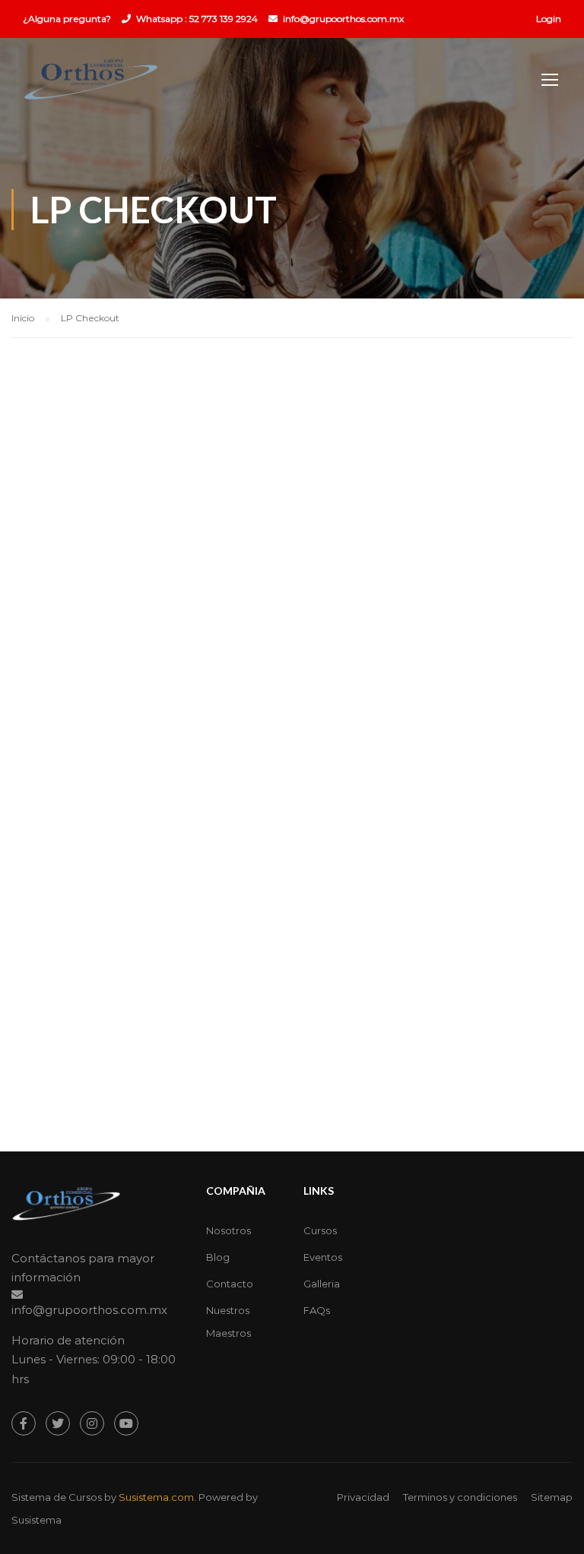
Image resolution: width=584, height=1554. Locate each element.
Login (548, 18)
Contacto (229, 1284)
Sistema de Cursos (56, 1497)
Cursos (320, 1230)
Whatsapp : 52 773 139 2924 (197, 18)
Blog (218, 1257)
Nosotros (228, 1230)
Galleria (321, 1284)
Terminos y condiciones (460, 1497)
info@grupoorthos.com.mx (343, 18)
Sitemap (552, 1497)
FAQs (316, 1310)
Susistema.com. (157, 1497)
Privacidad (363, 1497)
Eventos (322, 1257)
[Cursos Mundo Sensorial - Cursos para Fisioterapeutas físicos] (91, 87)
